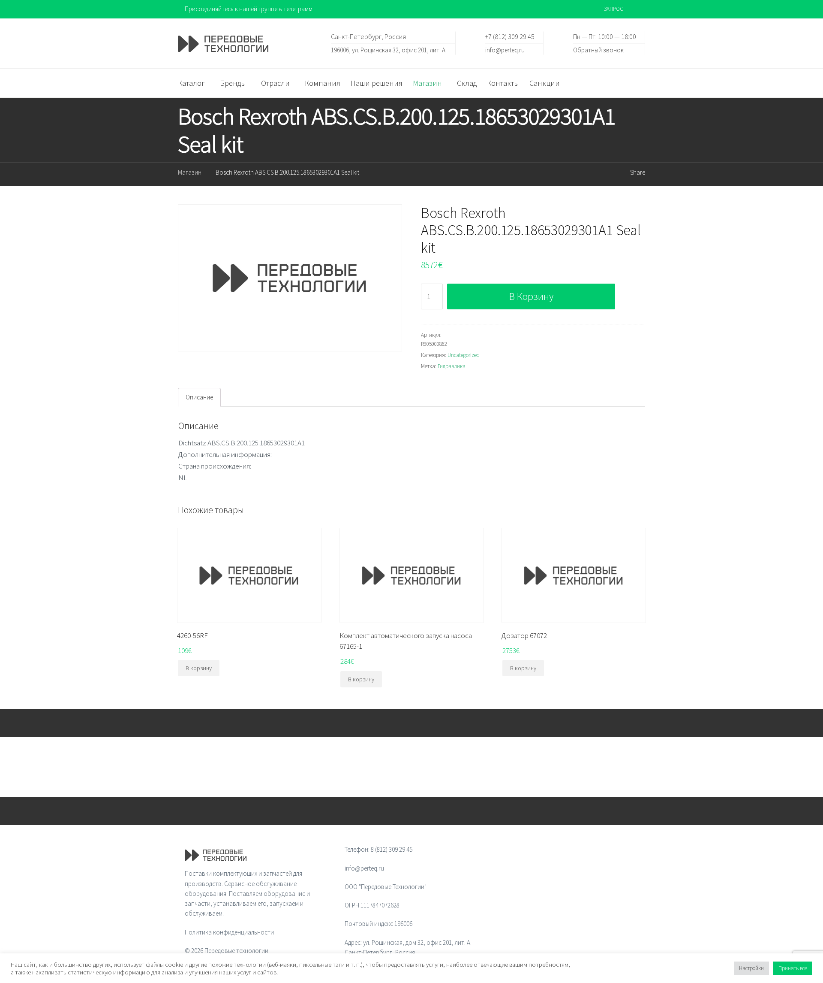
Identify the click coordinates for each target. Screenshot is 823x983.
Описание (199, 397)
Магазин (189, 172)
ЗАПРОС (613, 8)
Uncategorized (464, 355)
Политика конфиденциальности (229, 932)
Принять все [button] (792, 968)
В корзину (531, 296)
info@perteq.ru (505, 49)
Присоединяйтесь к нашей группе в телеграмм (248, 9)
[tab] (199, 397)
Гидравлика (452, 366)
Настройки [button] (751, 968)
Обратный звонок (598, 49)
